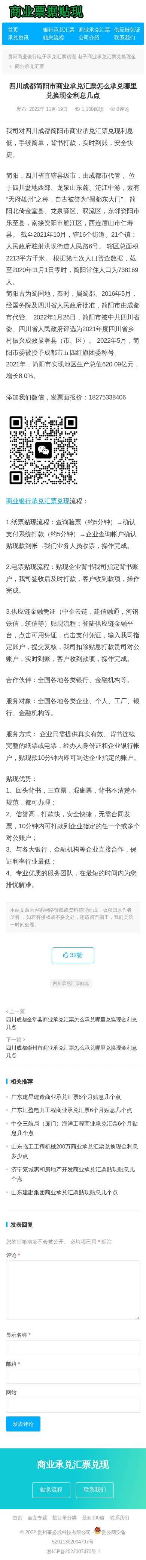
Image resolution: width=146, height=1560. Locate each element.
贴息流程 (53, 38)
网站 (11, 1392)
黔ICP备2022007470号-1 (73, 1551)
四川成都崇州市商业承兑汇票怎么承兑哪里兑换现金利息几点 (71, 1051)
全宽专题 (37, 1518)
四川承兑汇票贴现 (71, 983)
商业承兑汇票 (94, 30)
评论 (13, 1255)
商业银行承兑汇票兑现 (38, 501)
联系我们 (124, 38)
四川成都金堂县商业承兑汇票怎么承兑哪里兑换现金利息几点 (71, 1023)
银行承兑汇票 (58, 30)
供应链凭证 (127, 30)
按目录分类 (64, 1518)
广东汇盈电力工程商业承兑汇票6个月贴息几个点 (71, 1110)
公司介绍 (89, 38)
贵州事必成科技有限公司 (64, 1532)
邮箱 (13, 1364)
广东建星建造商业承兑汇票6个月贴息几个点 (66, 1097)
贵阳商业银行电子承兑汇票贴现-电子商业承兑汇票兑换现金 (72, 56)
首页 (13, 30)
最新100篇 (93, 1518)
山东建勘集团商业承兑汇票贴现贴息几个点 (64, 1192)
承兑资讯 (18, 38)
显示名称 (18, 1335)
